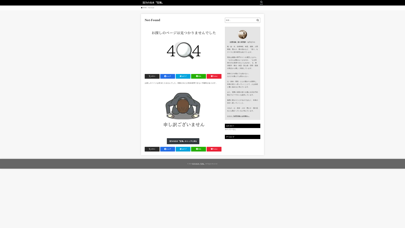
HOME (145, 7)
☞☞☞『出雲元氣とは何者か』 (238, 116)
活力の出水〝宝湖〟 (153, 2)
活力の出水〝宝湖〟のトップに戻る (183, 141)
